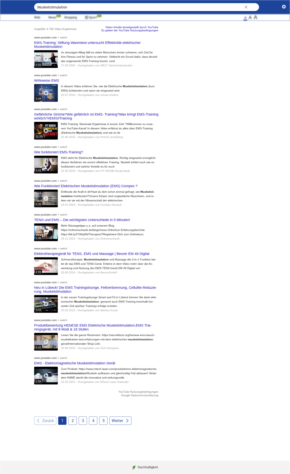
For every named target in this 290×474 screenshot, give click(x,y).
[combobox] (146, 7)
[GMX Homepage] (15, 7)
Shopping (70, 17)
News (52, 17)
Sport (93, 17)
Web (37, 17)
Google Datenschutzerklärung (139, 395)
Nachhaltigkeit (148, 467)
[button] (246, 7)
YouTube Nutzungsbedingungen (138, 391)
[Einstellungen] (284, 7)
